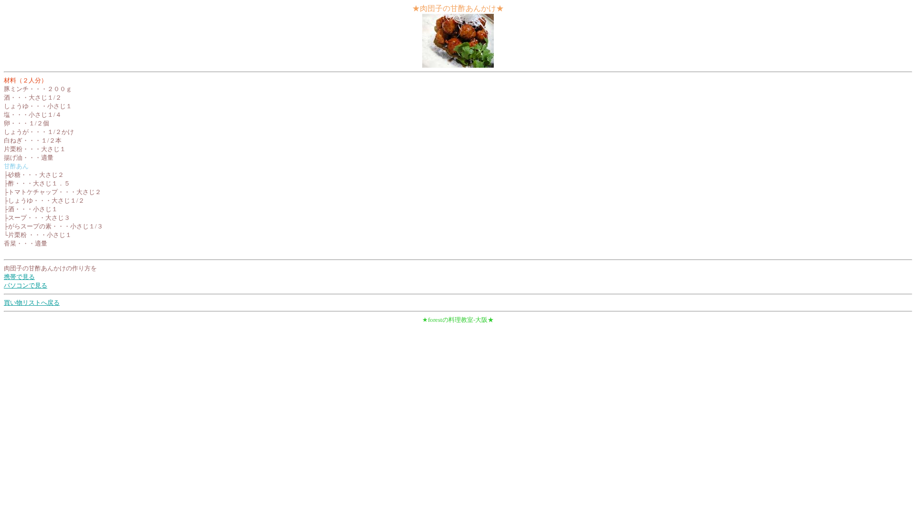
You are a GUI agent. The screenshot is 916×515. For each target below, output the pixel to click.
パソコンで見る (25, 285)
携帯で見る (19, 276)
